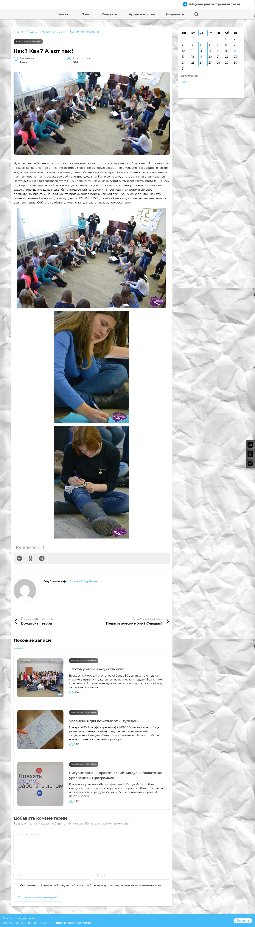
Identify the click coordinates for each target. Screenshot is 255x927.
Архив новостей (142, 14)
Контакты (110, 14)
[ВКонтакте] (19, 558)
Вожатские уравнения (28, 41)
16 (235, 50)
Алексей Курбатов (83, 581)
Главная (63, 14)
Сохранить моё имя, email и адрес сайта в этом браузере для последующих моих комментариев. (90, 885)
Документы (175, 14)
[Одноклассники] (30, 558)
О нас (86, 14)
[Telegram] (42, 558)
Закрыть (242, 920)
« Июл (185, 82)
